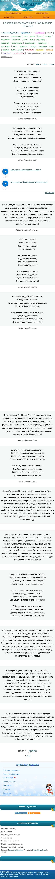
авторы (45, 874)
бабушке (16, 39)
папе (26, 36)
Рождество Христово (15, 850)
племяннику (17, 43)
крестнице (5, 46)
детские (49, 50)
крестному (40, 39)
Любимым (7, 785)
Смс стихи (50, 0)
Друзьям (6, 789)
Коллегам (7, 793)
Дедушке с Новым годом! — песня (26, 170)
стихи (44, 64)
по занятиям (18, 53)
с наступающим (34, 53)
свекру (33, 46)
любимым (29, 50)
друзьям (39, 50)
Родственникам (9, 782)
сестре (48, 36)
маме (32, 36)
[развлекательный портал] (28, 4)
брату (39, 36)
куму (13, 50)
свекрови (43, 46)
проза (51, 64)
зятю (15, 46)
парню (49, 32)
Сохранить (22, 813)
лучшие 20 (25, 32)
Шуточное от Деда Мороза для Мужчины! (29, 182)
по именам (39, 32)
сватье (6, 50)
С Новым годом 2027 (10, 32)
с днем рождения (13, 13)
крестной (5, 43)
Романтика (14, 0)
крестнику (42, 43)
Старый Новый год (39, 850)
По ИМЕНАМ (9, 778)
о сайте (37, 874)
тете (31, 39)
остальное (49, 193)
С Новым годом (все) (11, 770)
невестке (24, 46)
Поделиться (35, 813)
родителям (16, 36)
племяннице (30, 43)
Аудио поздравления (27, 764)
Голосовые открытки (39, 0)
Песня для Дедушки (11, 774)
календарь (9, 17)
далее (33, 751)
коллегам (7, 53)
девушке (5, 36)
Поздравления (5, 0)
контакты (3, 876)
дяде (24, 39)
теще (51, 46)
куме (20, 50)
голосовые (27, 17)
